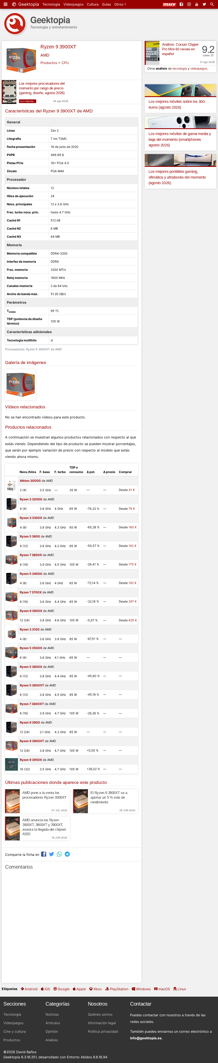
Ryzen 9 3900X (31, 611)
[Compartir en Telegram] (68, 854)
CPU (65, 63)
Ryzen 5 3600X (31, 666)
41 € (132, 490)
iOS (47, 989)
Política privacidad (103, 1031)
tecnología (179, 68)
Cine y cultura (14, 1031)
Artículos (53, 1023)
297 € (133, 601)
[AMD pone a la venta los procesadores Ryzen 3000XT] (12, 801)
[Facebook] (182, 4)
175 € (132, 564)
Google (63, 989)
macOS (164, 989)
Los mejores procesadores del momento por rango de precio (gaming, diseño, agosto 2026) (42, 88)
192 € (132, 583)
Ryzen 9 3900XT (58, 47)
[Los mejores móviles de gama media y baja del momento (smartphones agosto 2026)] (180, 122)
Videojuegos (73, 4)
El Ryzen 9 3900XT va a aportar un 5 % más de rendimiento (108, 797)
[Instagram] (189, 4)
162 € (132, 546)
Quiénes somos (100, 1014)
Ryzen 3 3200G (31, 499)
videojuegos (198, 68)
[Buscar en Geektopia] (212, 4)
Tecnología (51, 4)
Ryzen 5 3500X (31, 648)
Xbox (97, 989)
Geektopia (28, 4)
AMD (44, 55)
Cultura (93, 4)
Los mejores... (27, 101)
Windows (143, 989)
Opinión (52, 1031)
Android (31, 989)
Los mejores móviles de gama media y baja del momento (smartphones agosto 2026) (180, 139)
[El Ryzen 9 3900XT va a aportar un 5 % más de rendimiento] (80, 801)
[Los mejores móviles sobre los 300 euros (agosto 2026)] (180, 90)
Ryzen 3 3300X (31, 518)
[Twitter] (205, 4)
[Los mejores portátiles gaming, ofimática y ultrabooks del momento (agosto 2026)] (180, 160)
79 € (132, 508)
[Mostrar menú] (6, 4)
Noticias (52, 1014)
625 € (133, 620)
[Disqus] (71, 928)
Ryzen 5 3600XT (32, 685)
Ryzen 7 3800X (31, 555)
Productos (48, 63)
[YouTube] (197, 4)
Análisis (52, 1040)
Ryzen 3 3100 (30, 629)
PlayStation (119, 989)
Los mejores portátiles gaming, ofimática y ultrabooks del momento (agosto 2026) (177, 177)
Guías (106, 4)
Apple (81, 989)
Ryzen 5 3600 (30, 536)
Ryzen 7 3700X (31, 592)
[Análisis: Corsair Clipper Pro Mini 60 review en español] (152, 53)
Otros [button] (119, 4)
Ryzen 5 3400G (31, 573)
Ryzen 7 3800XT (32, 704)
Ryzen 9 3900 (30, 722)
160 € (133, 527)
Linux (182, 989)
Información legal (102, 1023)
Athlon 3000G (30, 480)
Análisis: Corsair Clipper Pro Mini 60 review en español (180, 49)
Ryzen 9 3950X (31, 760)
